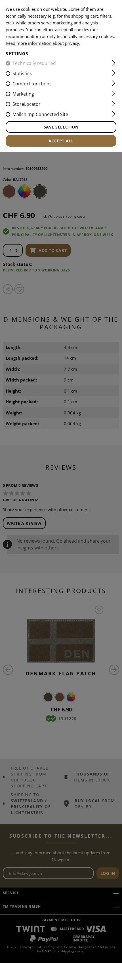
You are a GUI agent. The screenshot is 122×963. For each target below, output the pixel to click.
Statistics (22, 73)
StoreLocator (26, 104)
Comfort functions (32, 84)
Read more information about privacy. (43, 43)
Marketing (23, 94)
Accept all (61, 141)
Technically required (34, 63)
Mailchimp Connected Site (40, 114)
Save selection (61, 127)
